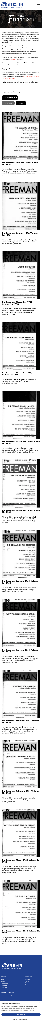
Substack (13, 59)
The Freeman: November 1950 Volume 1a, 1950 (17, 303)
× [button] (40, 1002)
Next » (21, 103)
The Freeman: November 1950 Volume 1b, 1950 (17, 374)
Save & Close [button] (21, 1014)
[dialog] (21, 1012)
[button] (38, 5)
